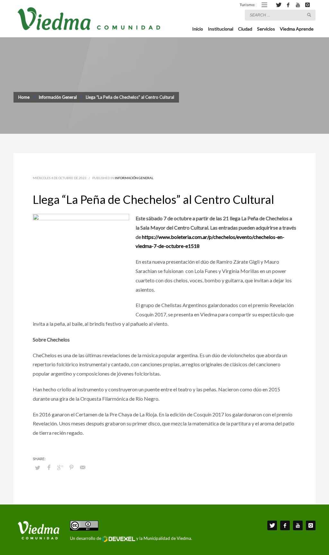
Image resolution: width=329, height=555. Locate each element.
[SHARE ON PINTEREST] (71, 467)
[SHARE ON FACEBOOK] (49, 467)
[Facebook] (288, 5)
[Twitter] (278, 5)
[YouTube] (298, 5)
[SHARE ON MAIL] (82, 467)
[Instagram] (307, 5)
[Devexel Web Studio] (118, 539)
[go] (309, 15)
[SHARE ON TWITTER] (37, 467)
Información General (134, 178)
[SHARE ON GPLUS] (60, 467)
